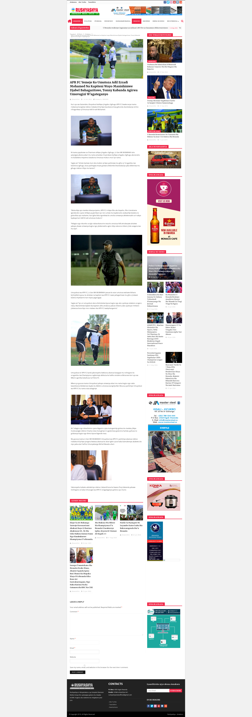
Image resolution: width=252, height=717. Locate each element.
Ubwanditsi (76, 99)
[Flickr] (171, 2)
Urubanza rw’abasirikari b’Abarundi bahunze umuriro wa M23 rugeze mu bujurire (162, 67)
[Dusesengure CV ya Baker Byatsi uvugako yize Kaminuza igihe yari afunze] (174, 317)
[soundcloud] (180, 2)
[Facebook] (165, 2)
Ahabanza (73, 2)
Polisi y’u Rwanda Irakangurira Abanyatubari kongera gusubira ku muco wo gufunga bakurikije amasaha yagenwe (164, 270)
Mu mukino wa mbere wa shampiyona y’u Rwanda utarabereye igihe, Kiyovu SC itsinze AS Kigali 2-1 (106, 528)
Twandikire (92, 2)
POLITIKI (88, 21)
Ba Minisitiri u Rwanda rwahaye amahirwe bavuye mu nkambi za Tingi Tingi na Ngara (174, 299)
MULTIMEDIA (172, 21)
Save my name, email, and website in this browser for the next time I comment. (99, 667)
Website (73, 657)
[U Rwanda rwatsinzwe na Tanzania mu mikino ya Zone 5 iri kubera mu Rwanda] (164, 121)
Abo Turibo (82, 2)
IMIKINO (136, 21)
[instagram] (177, 2)
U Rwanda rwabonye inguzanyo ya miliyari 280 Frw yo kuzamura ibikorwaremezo (95, 28)
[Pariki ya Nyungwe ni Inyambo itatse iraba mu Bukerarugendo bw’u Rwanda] (131, 512)
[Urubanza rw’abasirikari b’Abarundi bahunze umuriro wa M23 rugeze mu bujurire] (164, 51)
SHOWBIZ (146, 21)
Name (73, 639)
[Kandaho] (146, 10)
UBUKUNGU (108, 21)
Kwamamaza (113, 707)
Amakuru (98, 99)
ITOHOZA (97, 21)
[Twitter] (168, 2)
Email (72, 648)
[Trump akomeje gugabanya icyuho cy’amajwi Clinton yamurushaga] (164, 87)
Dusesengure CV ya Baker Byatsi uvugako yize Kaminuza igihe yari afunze (174, 329)
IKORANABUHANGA (123, 21)
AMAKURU (77, 21)
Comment (74, 612)
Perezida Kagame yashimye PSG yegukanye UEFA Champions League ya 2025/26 (154, 357)
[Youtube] (174, 2)
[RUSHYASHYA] (84, 11)
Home (69, 21)
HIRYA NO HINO (158, 21)
